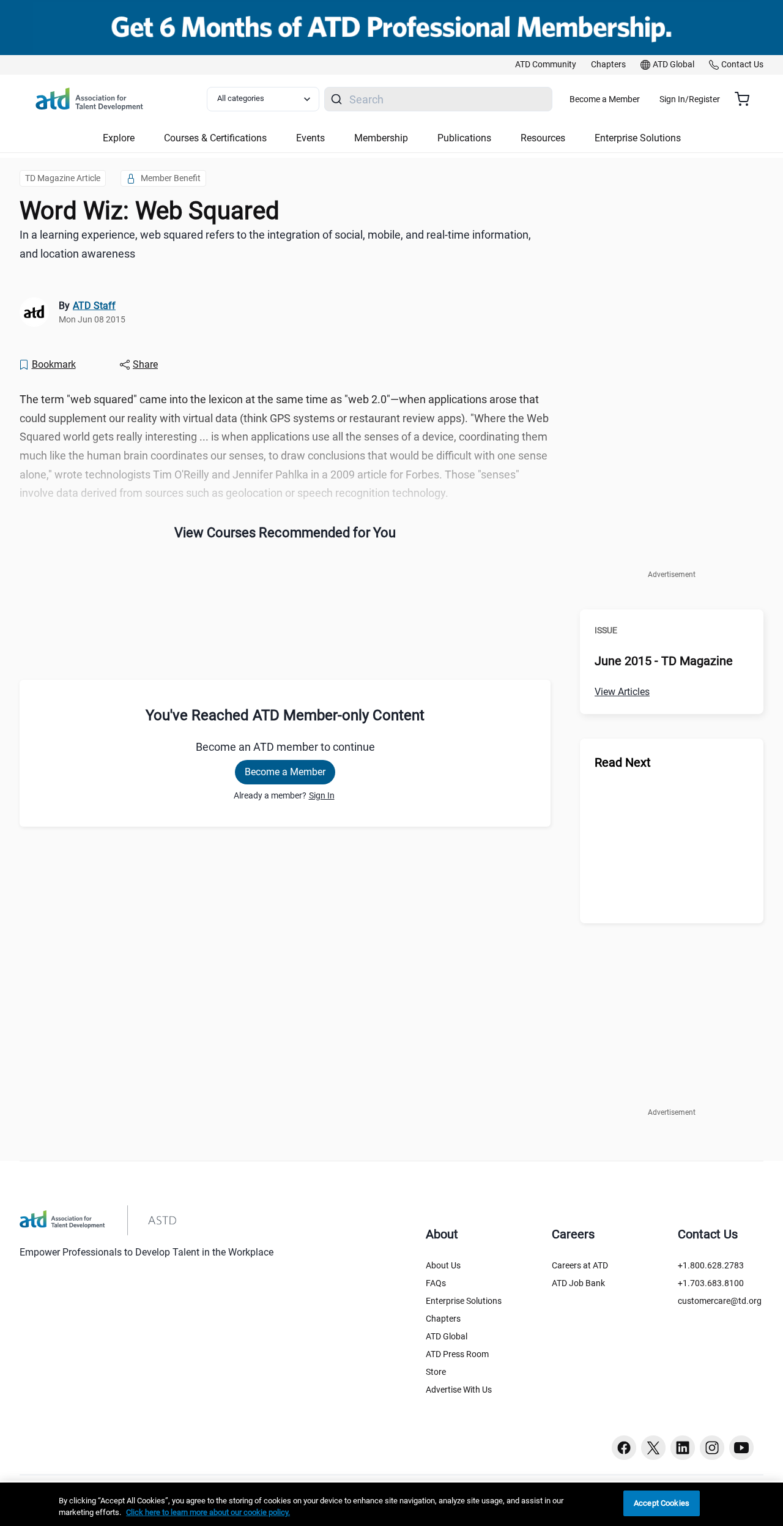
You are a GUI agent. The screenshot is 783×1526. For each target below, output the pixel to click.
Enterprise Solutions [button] (638, 138)
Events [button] (310, 138)
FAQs (436, 1283)
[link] (545, 65)
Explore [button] (119, 138)
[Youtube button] (741, 1447)
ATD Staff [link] (94, 305)
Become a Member (605, 99)
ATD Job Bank (578, 1283)
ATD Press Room (457, 1354)
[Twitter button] (653, 1447)
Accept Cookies (661, 1503)
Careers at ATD (580, 1265)
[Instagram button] (712, 1447)
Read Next (623, 762)
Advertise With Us (459, 1389)
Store (436, 1372)
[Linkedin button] (682, 1447)
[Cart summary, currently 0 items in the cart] (746, 99)
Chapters (443, 1318)
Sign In (322, 795)
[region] (391, 1504)
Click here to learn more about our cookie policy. (208, 1512)
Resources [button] (543, 138)
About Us (443, 1265)
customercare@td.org (720, 1301)
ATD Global (446, 1336)
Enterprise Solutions (464, 1301)
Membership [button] (381, 138)
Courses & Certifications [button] (215, 138)
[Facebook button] (624, 1447)
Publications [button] (464, 138)
